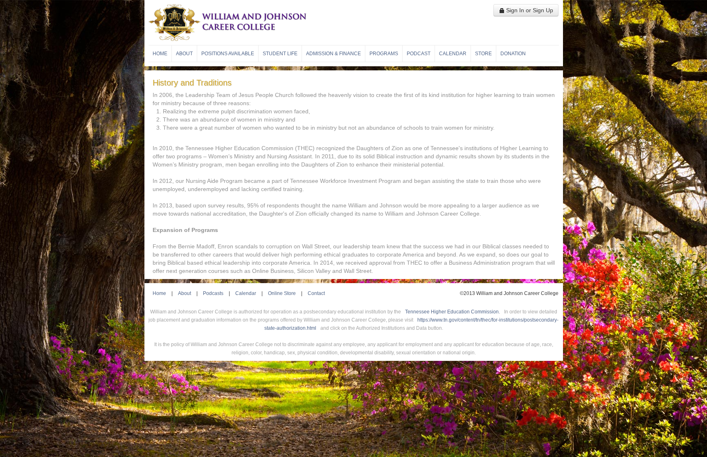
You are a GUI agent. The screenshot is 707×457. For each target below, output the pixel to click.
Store (483, 53)
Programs (383, 53)
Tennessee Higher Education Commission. (452, 312)
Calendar (452, 53)
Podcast (418, 53)
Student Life (280, 53)
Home (160, 53)
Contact (316, 293)
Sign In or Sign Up (528, 10)
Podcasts (213, 293)
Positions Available (227, 53)
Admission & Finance (333, 53)
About (184, 53)
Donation (513, 53)
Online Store (282, 293)
